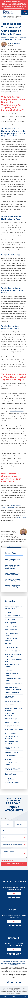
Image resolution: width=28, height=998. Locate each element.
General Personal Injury (12, 674)
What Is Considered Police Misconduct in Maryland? (12, 560)
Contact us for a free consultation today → (14, 8)
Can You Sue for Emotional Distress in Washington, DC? (13, 580)
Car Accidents (11, 630)
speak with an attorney (17, 411)
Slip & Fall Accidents (14, 729)
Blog (4, 16)
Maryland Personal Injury (13, 679)
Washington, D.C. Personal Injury (12, 769)
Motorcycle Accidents (10, 697)
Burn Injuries (10, 623)
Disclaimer (18, 963)
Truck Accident (11, 752)
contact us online (21, 517)
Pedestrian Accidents (9, 714)
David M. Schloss (15, 43)
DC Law (8, 644)
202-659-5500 (17, 993)
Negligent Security (13, 701)
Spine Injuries (11, 733)
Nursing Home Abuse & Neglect (13, 709)
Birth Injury (10, 619)
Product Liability (12, 726)
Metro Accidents (12, 693)
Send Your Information (14, 864)
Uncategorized (11, 756)
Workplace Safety (12, 779)
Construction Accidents (11, 639)
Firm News (9, 670)
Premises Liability (12, 722)
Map (14, 893)
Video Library (10, 759)
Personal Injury (12, 719)
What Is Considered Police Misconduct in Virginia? (12, 573)
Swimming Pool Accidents (11, 737)
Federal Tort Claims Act (13, 660)
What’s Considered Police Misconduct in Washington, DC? (12, 587)
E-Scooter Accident (13, 651)
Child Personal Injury (11, 634)
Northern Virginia (12, 3)
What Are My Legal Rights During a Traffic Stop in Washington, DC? (12, 567)
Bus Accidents (11, 626)
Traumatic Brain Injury (12, 748)
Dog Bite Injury (11, 647)
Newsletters (10, 705)
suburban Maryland (6, 4)
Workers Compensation (12, 39)
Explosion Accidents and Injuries (14, 655)
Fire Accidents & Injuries (12, 665)
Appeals (8, 612)
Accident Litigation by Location (13, 608)
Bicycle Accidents (12, 616)
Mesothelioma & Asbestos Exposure (13, 688)
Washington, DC (20, 3)
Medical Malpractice (14, 684)
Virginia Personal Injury (13, 763)
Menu (25, 13)
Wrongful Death (12, 782)
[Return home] (1, 16)
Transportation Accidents (12, 742)
